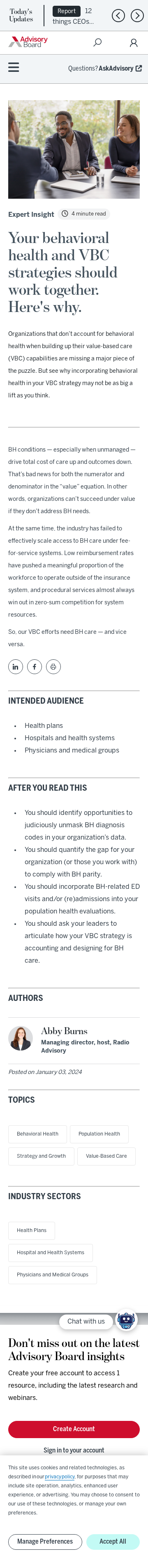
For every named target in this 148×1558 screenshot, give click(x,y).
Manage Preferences (45, 1542)
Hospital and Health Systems (50, 1253)
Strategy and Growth (41, 1156)
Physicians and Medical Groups (52, 1275)
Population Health (99, 1134)
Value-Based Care (106, 1156)
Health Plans (31, 1230)
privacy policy (59, 1477)
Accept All (112, 1542)
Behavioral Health (37, 1134)
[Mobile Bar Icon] (13, 68)
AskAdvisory (116, 69)
